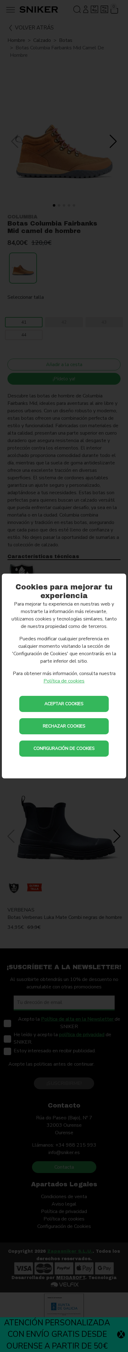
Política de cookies (64, 681)
